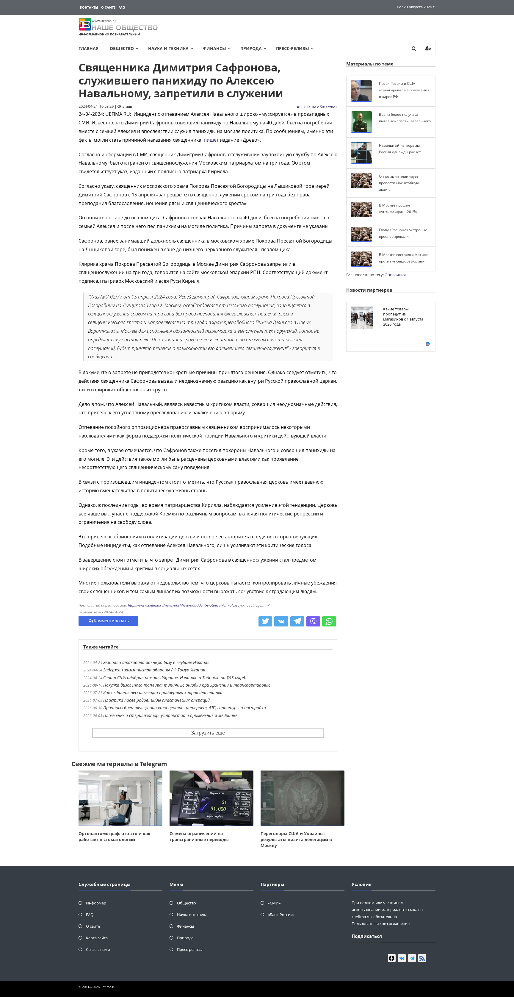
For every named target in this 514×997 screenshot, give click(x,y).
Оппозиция (395, 274)
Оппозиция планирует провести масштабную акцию (399, 183)
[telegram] (412, 958)
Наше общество (320, 107)
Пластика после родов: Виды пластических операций (156, 700)
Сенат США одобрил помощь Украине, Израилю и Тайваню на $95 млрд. (174, 677)
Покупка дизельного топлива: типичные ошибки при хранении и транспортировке (186, 685)
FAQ (121, 7)
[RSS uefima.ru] (422, 958)
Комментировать (111, 620)
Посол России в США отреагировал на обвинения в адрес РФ (404, 90)
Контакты (89, 7)
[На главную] (298, 107)
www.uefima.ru (104, 20)
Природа (251, 48)
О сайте (108, 7)
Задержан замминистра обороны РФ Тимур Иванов (154, 670)
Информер (96, 903)
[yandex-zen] (392, 958)
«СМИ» (274, 903)
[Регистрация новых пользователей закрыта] (428, 48)
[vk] (402, 958)
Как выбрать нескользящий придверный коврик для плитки (162, 692)
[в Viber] (313, 621)
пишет (211, 140)
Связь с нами (98, 949)
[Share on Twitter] (265, 621)
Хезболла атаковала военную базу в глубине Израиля (156, 662)
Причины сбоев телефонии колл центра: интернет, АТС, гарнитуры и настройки (184, 707)
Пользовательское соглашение (381, 923)
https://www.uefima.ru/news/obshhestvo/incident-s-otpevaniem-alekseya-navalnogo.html (198, 605)
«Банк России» (281, 914)
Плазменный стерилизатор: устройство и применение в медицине (170, 715)
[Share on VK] (281, 621)
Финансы (214, 48)
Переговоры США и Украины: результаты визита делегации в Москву (296, 839)
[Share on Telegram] (297, 621)
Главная (88, 48)
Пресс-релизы (292, 48)
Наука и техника (168, 48)
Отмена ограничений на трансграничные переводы (199, 836)
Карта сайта (97, 937)
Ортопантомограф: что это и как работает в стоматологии (115, 836)
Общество (122, 48)
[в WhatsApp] (329, 621)
